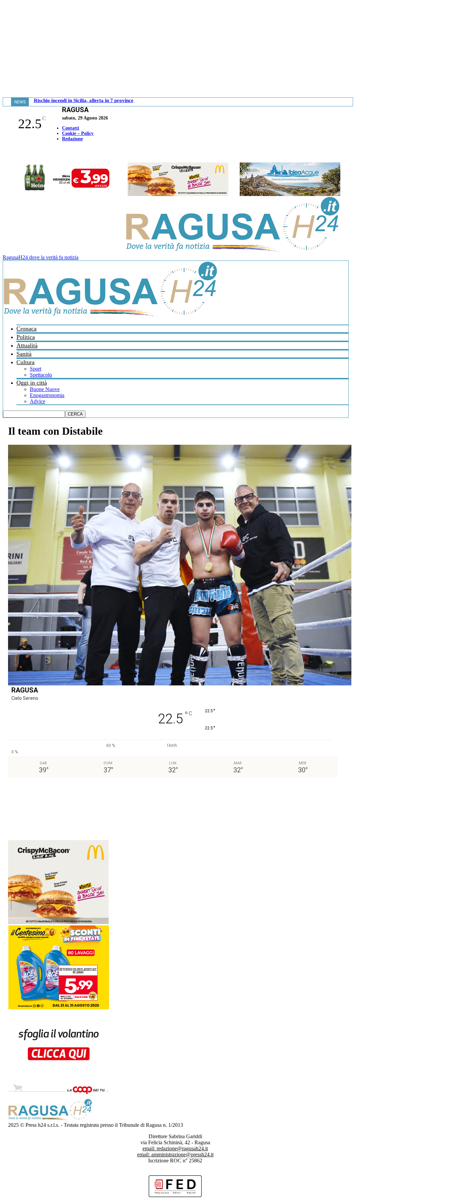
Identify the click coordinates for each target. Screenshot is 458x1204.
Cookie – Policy (78, 133)
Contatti (70, 128)
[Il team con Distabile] (179, 683)
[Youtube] (7, 152)
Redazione (72, 138)
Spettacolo (41, 375)
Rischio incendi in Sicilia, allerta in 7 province (83, 100)
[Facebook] (4, 152)
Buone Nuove (45, 389)
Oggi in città (31, 382)
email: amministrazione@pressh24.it (175, 1154)
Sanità (24, 353)
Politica (25, 337)
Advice (37, 401)
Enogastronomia (47, 395)
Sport (35, 369)
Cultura (25, 362)
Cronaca (26, 328)
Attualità (27, 345)
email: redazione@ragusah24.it (175, 1148)
